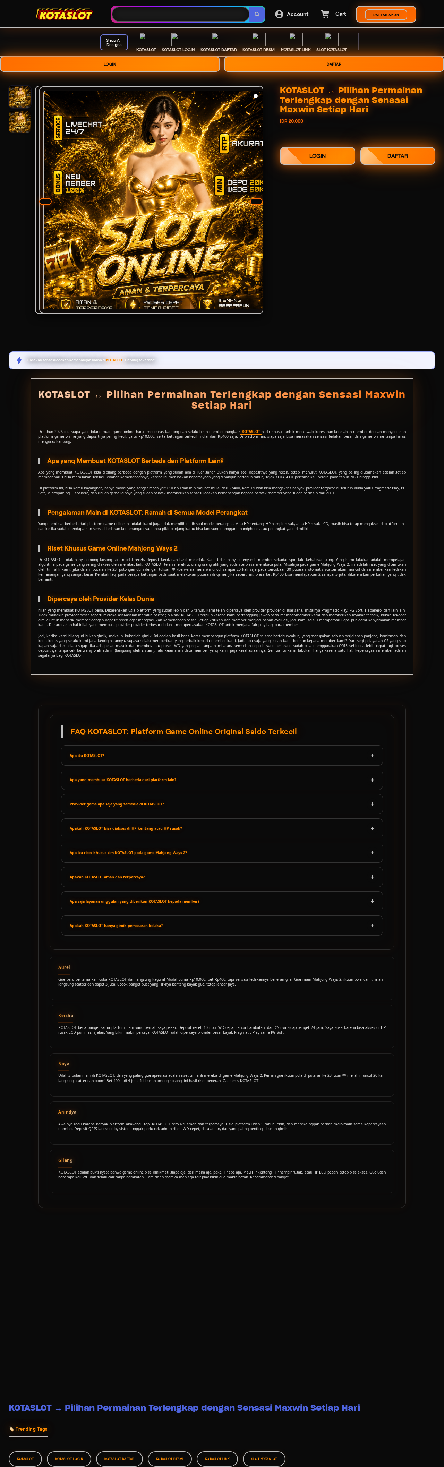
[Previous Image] (45, 201)
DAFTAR (334, 64)
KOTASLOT (251, 431)
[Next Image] (256, 201)
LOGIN (110, 64)
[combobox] (181, 14)
